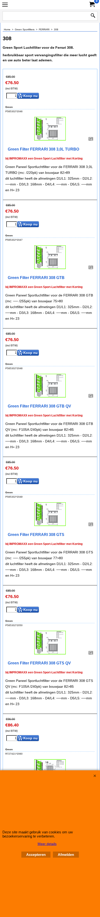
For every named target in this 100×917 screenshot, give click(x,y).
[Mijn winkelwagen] (91, 4)
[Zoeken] (93, 16)
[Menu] (5, 5)
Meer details (47, 844)
